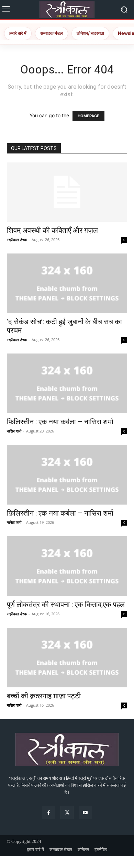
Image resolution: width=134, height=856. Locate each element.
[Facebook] (48, 812)
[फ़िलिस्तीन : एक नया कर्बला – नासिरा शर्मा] (67, 383)
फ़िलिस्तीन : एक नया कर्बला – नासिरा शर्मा (60, 422)
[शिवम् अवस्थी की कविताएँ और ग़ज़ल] (67, 192)
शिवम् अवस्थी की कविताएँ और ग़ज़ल (52, 230)
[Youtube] (85, 812)
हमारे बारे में (17, 33)
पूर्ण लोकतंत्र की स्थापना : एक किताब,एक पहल (66, 604)
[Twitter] (67, 812)
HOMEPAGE (88, 115)
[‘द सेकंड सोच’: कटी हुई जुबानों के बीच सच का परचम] (67, 283)
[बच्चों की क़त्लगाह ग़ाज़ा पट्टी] (67, 657)
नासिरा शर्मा (14, 431)
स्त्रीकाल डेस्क (17, 239)
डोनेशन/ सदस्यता (90, 33)
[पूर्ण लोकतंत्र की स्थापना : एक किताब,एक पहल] (67, 566)
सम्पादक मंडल (51, 33)
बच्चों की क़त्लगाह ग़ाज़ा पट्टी (44, 696)
